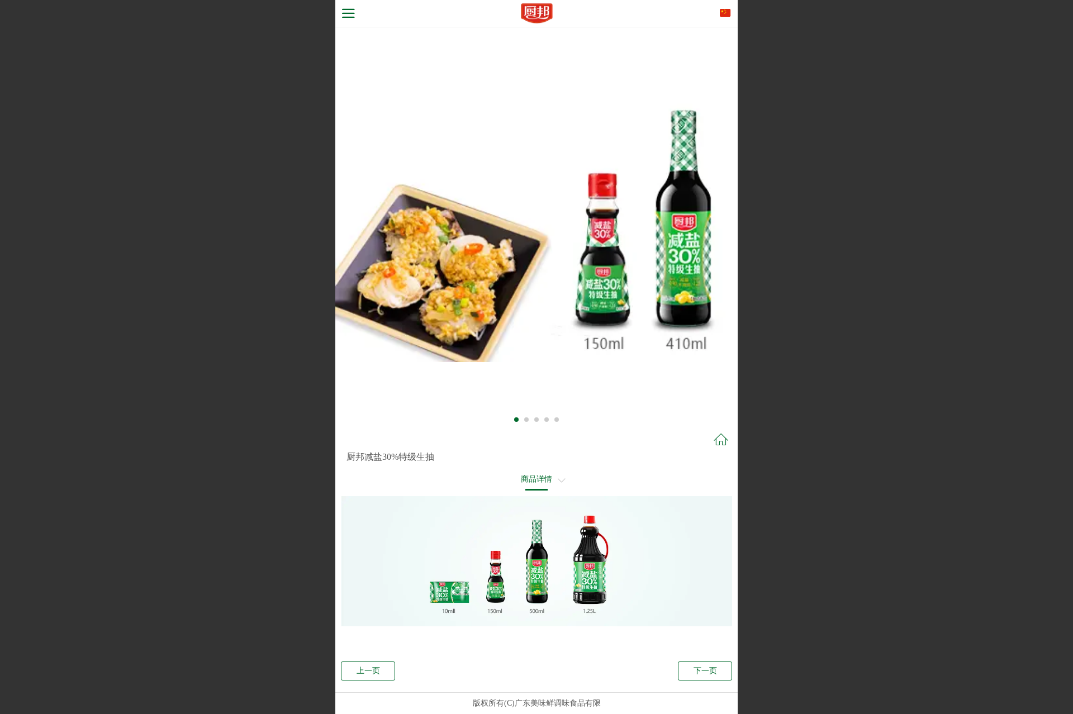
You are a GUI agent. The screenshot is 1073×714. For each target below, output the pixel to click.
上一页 (368, 671)
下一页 (705, 671)
